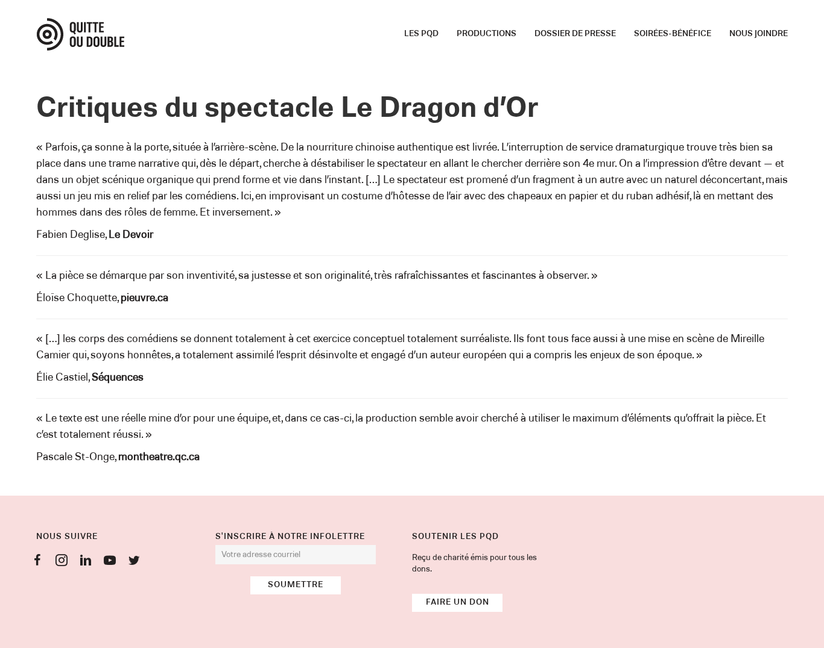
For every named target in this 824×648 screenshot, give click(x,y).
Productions (486, 34)
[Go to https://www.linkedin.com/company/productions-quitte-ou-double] (86, 562)
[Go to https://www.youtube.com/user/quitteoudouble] (110, 562)
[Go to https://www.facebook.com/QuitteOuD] (37, 562)
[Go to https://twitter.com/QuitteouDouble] (134, 562)
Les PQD (421, 34)
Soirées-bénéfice (672, 34)
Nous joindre (758, 34)
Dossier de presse (575, 34)
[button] (295, 585)
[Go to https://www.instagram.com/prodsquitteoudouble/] (61, 562)
